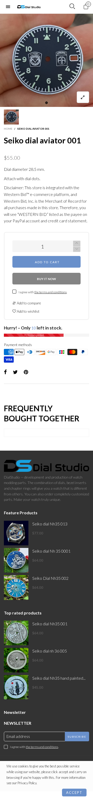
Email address (18, 736)
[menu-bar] (9, 7)
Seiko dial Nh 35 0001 (51, 550)
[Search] (72, 6)
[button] (77, 249)
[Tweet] (15, 372)
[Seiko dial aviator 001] (46, 60)
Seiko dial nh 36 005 (49, 650)
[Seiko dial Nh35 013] (16, 533)
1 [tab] (46, 102)
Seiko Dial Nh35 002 (50, 578)
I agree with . (43, 292)
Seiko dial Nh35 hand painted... (59, 678)
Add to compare (28, 303)
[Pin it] (26, 372)
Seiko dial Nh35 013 (49, 523)
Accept (74, 792)
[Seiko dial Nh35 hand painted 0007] (16, 687)
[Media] (83, 97)
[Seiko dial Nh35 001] (16, 633)
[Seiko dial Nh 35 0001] (16, 560)
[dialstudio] (29, 7)
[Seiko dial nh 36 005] (16, 660)
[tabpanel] (46, 60)
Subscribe (77, 736)
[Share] (5, 372)
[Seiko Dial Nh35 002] (16, 587)
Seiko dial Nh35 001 (49, 623)
